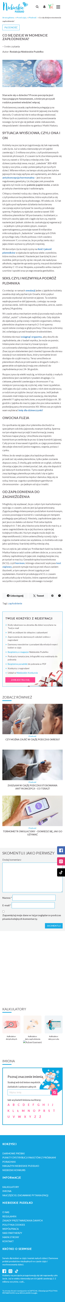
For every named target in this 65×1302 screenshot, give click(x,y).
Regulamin (9, 1216)
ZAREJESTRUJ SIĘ (20, 679)
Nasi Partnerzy (12, 1232)
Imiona (6, 1191)
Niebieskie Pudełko (15, 7)
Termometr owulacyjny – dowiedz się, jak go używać (32, 833)
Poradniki (9, 1161)
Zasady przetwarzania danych (22, 1220)
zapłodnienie (15, 603)
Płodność (33, 17)
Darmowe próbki (13, 1153)
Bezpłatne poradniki (17, 664)
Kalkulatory (10, 1187)
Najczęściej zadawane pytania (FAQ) (25, 1195)
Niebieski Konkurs (13, 1170)
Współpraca (10, 1228)
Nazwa (7, 897)
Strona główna (8, 17)
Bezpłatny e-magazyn (18, 652)
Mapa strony (10, 1237)
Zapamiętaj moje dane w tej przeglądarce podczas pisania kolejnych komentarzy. (31, 917)
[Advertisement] (32, 968)
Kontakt (8, 1241)
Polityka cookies (13, 1224)
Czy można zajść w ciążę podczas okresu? (32, 739)
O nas (5, 1212)
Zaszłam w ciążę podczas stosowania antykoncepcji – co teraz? (32, 787)
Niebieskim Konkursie (27, 672)
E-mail (6, 905)
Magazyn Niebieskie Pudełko (20, 1165)
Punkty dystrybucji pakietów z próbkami (29, 1157)
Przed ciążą (21, 17)
